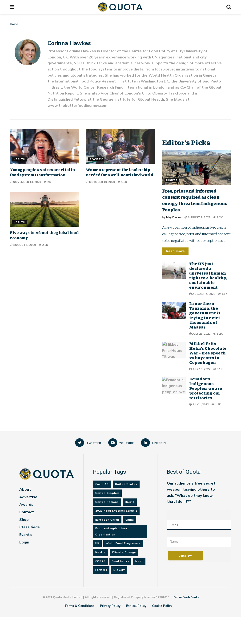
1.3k (217, 404)
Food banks (120, 561)
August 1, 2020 (24, 245)
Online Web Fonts (186, 597)
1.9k (123, 182)
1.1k (224, 294)
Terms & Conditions (79, 606)
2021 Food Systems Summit (116, 511)
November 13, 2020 (26, 182)
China (129, 520)
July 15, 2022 (201, 369)
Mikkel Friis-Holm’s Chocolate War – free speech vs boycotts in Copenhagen (207, 353)
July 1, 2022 (200, 404)
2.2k (44, 245)
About (25, 489)
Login (24, 542)
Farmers (101, 570)
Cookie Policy (162, 606)
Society (96, 159)
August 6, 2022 (203, 294)
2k (49, 182)
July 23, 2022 (201, 334)
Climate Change (124, 552)
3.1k (219, 369)
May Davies (174, 217)
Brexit (129, 502)
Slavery (119, 570)
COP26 (100, 561)
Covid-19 (102, 484)
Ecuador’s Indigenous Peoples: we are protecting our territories (205, 388)
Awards (26, 504)
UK (97, 543)
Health (19, 159)
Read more (175, 251)
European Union (107, 520)
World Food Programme (123, 543)
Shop (24, 519)
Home (14, 24)
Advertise (28, 497)
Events (25, 534)
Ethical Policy (136, 606)
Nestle (100, 552)
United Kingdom (107, 493)
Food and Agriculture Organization (111, 531)
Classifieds (29, 527)
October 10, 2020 (101, 182)
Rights (172, 180)
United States (126, 484)
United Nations (107, 502)
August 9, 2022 (198, 217)
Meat (139, 561)
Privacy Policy (110, 606)
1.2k (219, 217)
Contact (26, 512)
